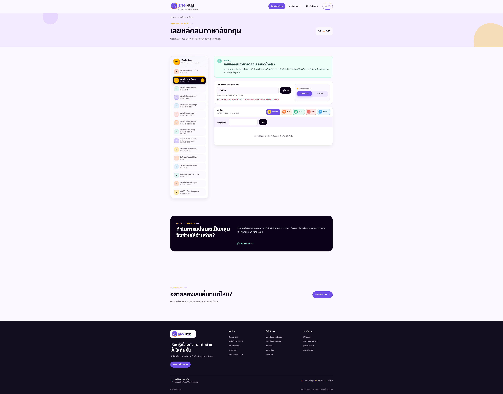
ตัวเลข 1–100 (233, 337)
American (304, 94)
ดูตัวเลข (286, 90)
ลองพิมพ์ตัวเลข (321, 294)
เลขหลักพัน (269, 354)
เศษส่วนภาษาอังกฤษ (236, 354)
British (320, 94)
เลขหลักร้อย (270, 350)
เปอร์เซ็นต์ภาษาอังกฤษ (273, 341)
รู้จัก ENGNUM (312, 6)
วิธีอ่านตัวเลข (307, 337)
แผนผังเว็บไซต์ (308, 350)
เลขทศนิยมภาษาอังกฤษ (274, 337)
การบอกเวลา (233, 350)
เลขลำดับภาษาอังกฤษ (236, 341)
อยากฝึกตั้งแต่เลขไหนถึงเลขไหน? (228, 85)
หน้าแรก (173, 17)
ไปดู (262, 122)
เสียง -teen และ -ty (310, 341)
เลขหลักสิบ (269, 346)
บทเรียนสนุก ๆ (294, 6)
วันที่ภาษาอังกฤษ (234, 346)
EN (329, 6)
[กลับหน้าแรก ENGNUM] (183, 334)
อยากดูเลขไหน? (222, 123)
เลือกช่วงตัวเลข (277, 6)
